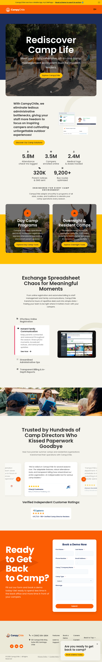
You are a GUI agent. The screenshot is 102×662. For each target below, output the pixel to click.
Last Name (80, 549)
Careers (76, 635)
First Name (60, 549)
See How (24, 361)
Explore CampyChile (51, 75)
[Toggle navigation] (94, 9)
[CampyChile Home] (16, 635)
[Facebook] (12, 646)
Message (59, 585)
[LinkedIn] (16, 646)
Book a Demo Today (74, 655)
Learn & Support (56, 641)
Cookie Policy (54, 657)
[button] (97, 644)
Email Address (81, 558)
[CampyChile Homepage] (17, 9)
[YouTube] (21, 646)
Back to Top (89, 638)
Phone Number (62, 558)
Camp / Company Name (65, 567)
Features (56, 635)
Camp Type (60, 577)
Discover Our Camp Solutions (29, 142)
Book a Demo (66, 636)
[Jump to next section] (51, 91)
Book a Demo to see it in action (68, 2)
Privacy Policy (42, 657)
